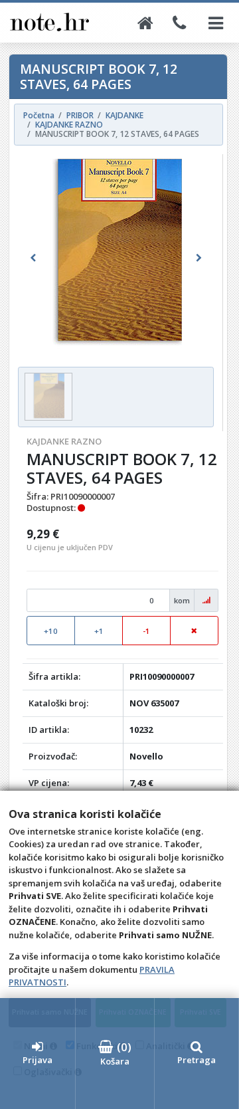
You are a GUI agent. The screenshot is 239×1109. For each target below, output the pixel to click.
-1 (146, 631)
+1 (99, 631)
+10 (51, 631)
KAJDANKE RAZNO (64, 441)
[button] (32, 258)
